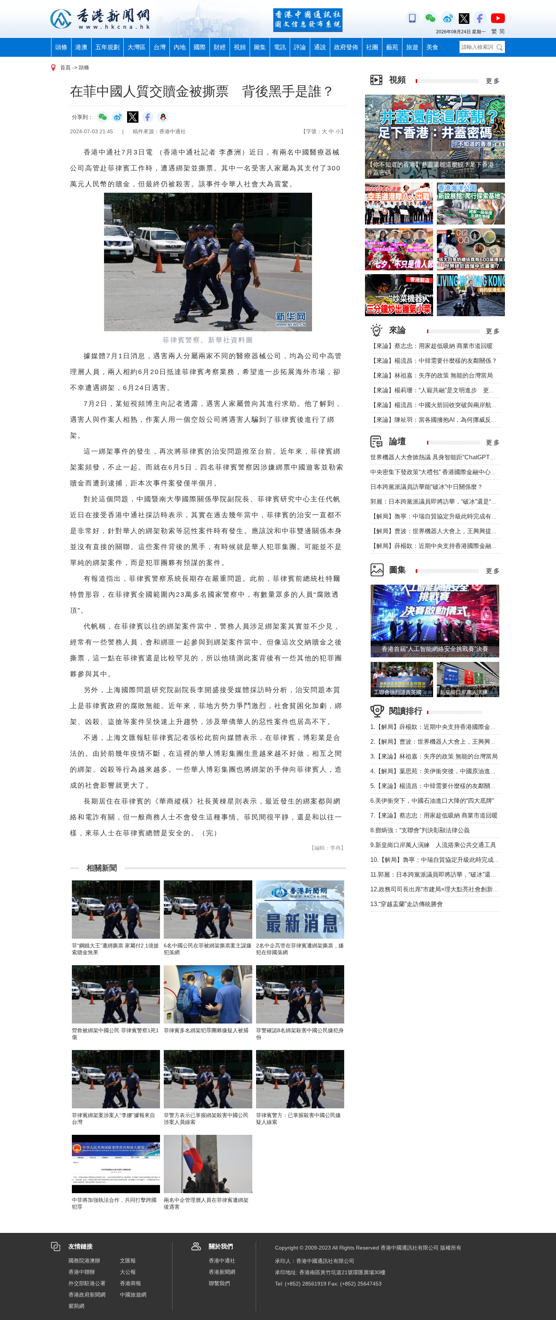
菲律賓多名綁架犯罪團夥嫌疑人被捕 (206, 1030)
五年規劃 (107, 47)
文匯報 (128, 1261)
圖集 (260, 47)
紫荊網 (76, 1306)
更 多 (493, 81)
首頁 (65, 67)
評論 (300, 47)
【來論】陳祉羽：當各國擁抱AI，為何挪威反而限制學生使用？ (454, 420)
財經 (220, 47)
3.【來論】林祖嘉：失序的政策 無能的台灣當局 (434, 756)
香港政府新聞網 (87, 1295)
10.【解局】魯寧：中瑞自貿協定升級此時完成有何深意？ (447, 860)
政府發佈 (346, 47)
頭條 (61, 47)
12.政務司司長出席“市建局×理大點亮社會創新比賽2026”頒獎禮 (454, 889)
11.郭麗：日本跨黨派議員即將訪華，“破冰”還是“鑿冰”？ (444, 874)
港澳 (81, 47)
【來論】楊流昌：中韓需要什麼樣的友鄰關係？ (433, 360)
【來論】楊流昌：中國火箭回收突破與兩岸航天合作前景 (446, 405)
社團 (372, 47)
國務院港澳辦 (84, 1261)
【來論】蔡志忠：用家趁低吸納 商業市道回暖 (431, 346)
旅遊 (412, 47)
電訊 (280, 47)
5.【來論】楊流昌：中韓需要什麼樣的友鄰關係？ (436, 786)
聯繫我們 (219, 1283)
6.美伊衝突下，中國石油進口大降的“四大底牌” (432, 800)
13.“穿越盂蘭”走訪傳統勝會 (406, 904)
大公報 (128, 1272)
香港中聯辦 (81, 1272)
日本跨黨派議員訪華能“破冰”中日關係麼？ (426, 487)
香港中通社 (222, 1261)
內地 (180, 47)
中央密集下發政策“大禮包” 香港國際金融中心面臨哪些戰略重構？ (457, 472)
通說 (320, 47)
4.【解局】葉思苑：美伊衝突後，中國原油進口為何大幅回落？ (454, 771)
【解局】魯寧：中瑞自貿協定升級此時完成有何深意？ (443, 516)
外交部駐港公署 (87, 1283)
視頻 (240, 47)
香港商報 (130, 1283)
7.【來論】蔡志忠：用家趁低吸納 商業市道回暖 (434, 815)
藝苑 (392, 47)
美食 (432, 47)
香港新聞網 (222, 1272)
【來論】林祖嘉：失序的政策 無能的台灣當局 (431, 375)
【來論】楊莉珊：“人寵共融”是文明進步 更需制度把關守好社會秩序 (463, 390)
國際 (200, 47)
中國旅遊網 (133, 1295)
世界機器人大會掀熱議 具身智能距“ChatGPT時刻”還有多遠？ (452, 457)
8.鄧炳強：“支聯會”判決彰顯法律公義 (420, 830)
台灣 (160, 47)
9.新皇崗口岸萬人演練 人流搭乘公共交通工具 (433, 845)
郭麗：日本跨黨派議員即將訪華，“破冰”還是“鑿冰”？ (440, 501)
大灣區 (136, 47)
